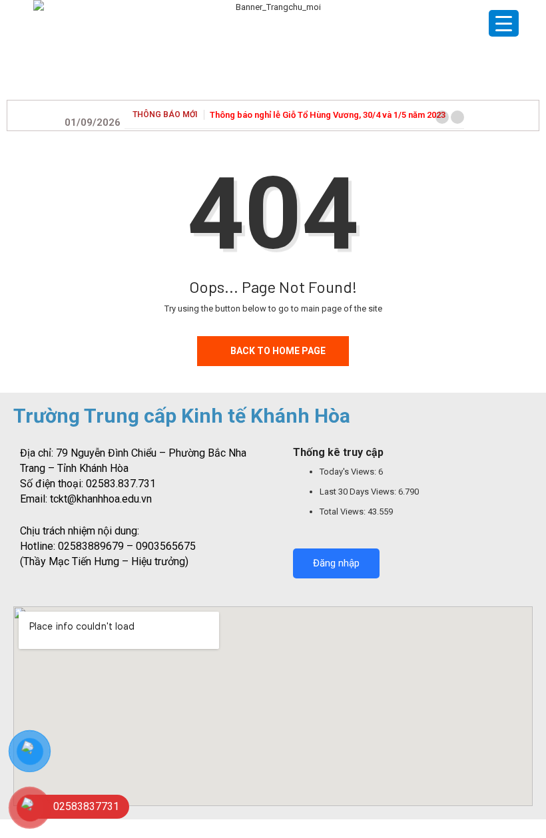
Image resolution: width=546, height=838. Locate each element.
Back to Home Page (278, 350)
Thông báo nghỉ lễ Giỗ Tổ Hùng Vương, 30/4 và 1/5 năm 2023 (327, 115)
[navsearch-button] (477, 114)
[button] (442, 117)
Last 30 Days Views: (359, 492)
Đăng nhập (336, 563)
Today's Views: (349, 472)
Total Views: (344, 512)
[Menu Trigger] (504, 23)
